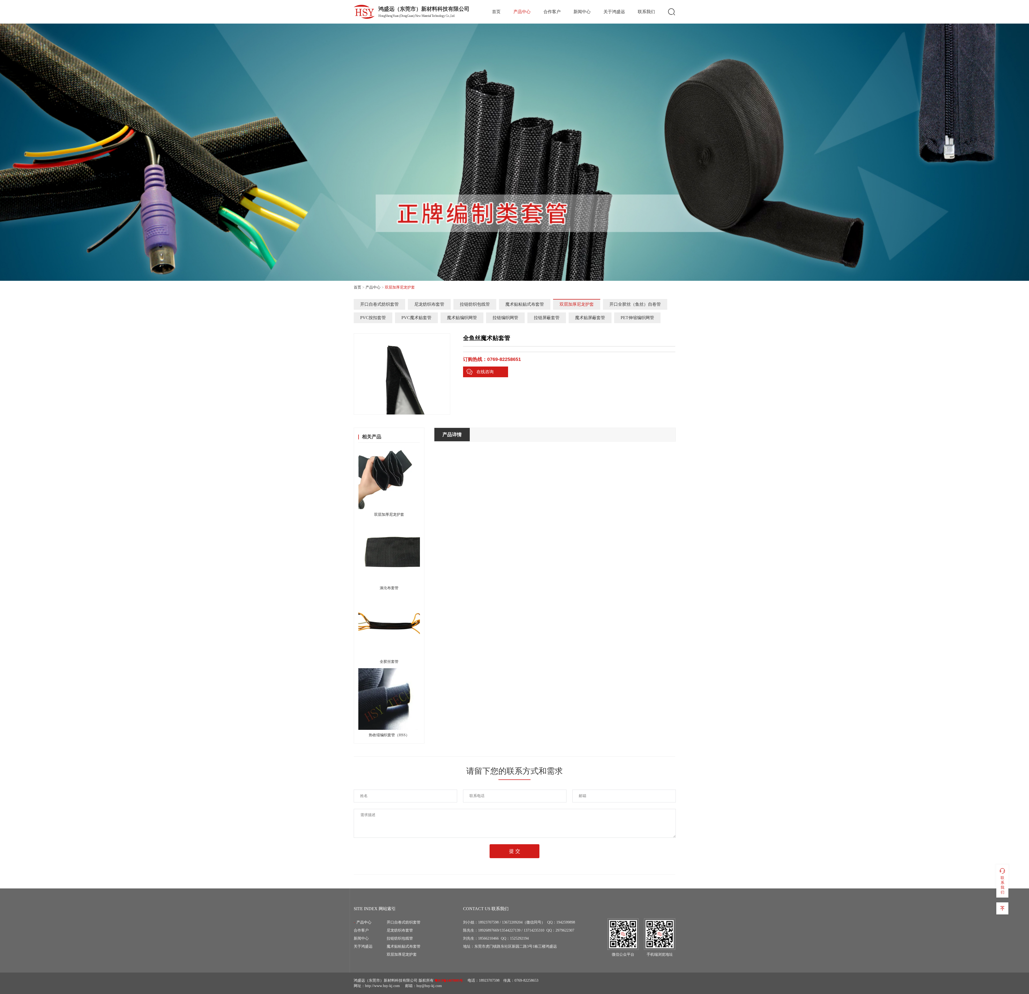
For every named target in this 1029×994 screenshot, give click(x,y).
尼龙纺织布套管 (429, 304)
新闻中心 (582, 11)
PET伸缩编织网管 (637, 317)
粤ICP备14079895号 (449, 980)
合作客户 (552, 11)
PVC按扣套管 (373, 317)
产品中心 (522, 11)
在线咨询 (485, 371)
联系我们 (646, 11)
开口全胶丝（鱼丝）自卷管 (635, 304)
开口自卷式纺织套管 (379, 304)
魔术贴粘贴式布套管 (524, 304)
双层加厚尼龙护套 (577, 304)
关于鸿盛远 (614, 11)
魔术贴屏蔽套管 (590, 317)
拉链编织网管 (505, 317)
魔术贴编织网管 (462, 317)
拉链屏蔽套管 (547, 317)
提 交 (514, 851)
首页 (496, 11)
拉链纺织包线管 (475, 304)
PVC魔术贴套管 (416, 317)
